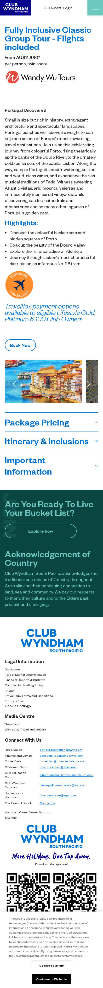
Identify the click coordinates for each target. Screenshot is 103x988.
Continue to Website (51, 979)
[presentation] (14, 384)
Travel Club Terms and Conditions (29, 696)
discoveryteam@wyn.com (58, 795)
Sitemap (11, 817)
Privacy (10, 690)
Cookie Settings (18, 706)
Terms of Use (14, 701)
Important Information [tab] (28, 465)
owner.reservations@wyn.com (61, 749)
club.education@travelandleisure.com (66, 775)
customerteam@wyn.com (58, 767)
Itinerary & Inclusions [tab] (47, 440)
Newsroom (12, 724)
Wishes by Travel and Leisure (25, 729)
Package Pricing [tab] (37, 421)
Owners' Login (60, 8)
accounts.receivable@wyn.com (62, 755)
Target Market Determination (25, 674)
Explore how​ (40, 531)
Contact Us (47, 803)
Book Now (20, 345)
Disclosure (12, 669)
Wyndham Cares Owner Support (28, 812)
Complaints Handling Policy (24, 685)
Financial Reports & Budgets (25, 680)
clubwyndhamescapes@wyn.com (63, 785)
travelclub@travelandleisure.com (63, 761)
